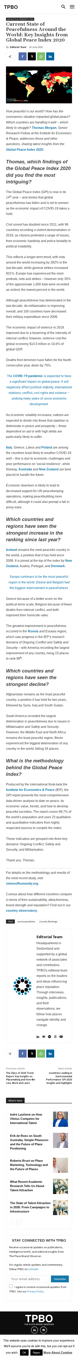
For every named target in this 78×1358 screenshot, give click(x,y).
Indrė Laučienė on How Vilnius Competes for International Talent (26, 1119)
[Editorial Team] (22, 986)
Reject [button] (36, 1352)
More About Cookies (57, 1352)
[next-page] (18, 1222)
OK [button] (24, 1352)
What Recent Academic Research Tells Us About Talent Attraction (27, 1186)
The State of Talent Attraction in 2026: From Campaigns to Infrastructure (30, 1207)
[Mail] (43, 1034)
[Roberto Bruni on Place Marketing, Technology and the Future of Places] (60, 1165)
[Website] (55, 1034)
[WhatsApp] (41, 56)
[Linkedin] (50, 56)
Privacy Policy (35, 1291)
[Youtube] (61, 1034)
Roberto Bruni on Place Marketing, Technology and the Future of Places (29, 1165)
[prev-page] (12, 1222)
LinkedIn (33, 1269)
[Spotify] (49, 1034)
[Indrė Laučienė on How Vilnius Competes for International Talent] (60, 1119)
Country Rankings (48, 921)
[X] (32, 56)
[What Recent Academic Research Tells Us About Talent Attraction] (60, 1186)
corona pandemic (26, 921)
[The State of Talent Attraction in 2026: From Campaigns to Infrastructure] (60, 1207)
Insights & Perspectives (20, 19)
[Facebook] (23, 56)
